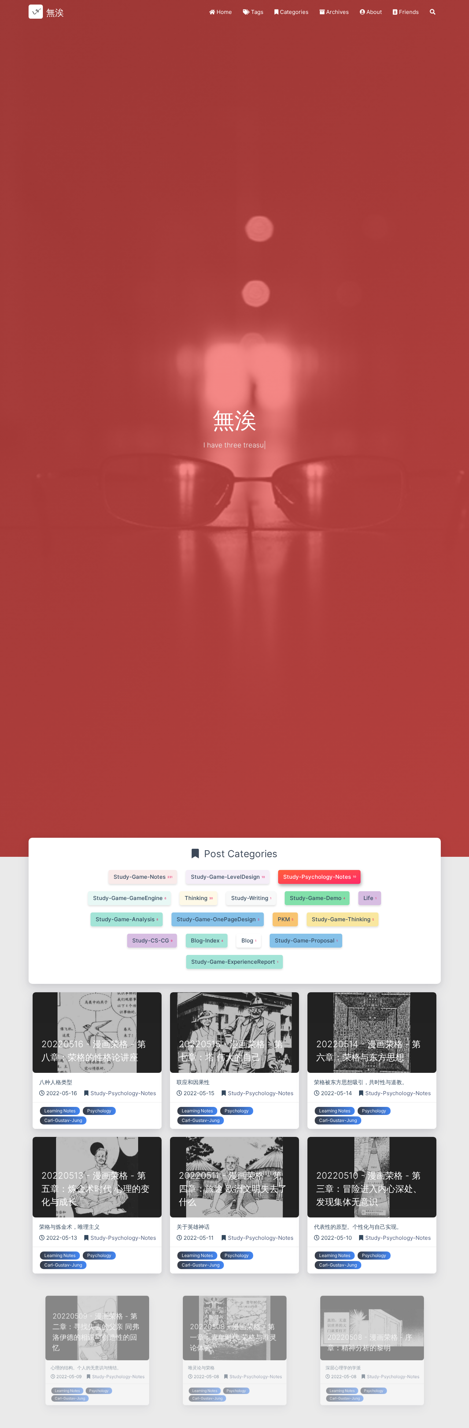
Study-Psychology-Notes (123, 1093)
